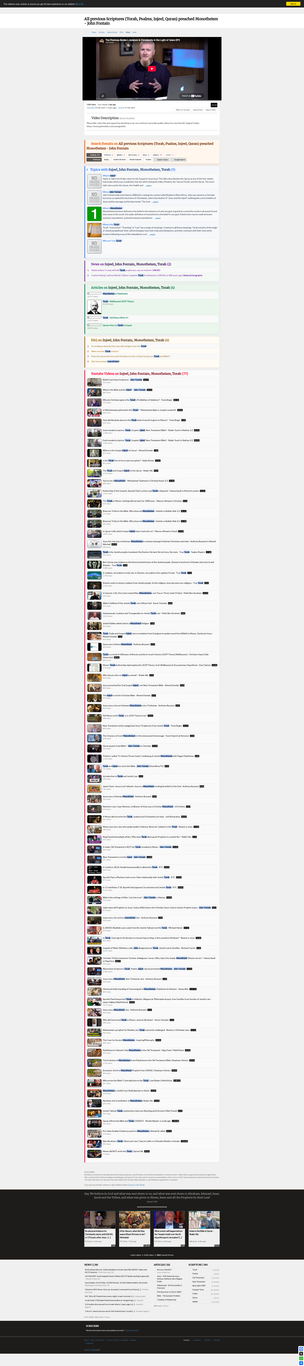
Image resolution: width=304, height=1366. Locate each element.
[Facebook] (301, 1349)
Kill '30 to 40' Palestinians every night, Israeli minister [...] (109, 1296)
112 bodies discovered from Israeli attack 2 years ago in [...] (110, 1304)
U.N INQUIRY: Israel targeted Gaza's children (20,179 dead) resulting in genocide (117, 1276)
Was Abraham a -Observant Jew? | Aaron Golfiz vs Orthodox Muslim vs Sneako (141, 1141)
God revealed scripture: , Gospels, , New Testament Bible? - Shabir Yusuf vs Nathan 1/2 (148, 430)
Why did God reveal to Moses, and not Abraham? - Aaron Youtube (136, 1020)
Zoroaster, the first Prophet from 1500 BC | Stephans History (137, 1070)
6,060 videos (149, 1255)
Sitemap (133, 1340)
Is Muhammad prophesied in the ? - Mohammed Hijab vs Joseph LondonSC (139, 410)
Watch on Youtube (183, 110)
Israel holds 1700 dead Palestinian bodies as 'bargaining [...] (110, 1300)
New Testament (198, 1282)
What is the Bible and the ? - (124, 389)
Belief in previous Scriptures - (122, 379)
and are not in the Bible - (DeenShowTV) (133, 766)
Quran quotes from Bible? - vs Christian (127, 746)
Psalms (195, 1273)
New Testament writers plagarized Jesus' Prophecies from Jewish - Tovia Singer (142, 725)
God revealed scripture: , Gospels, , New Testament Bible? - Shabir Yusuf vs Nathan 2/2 (148, 440)
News (94, 32)
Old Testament (198, 1277)
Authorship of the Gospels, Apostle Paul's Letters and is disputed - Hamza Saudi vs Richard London (151, 490)
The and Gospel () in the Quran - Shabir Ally (128, 470)
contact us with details (136, 1185)
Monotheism (150, 170)
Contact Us (100, 1340)
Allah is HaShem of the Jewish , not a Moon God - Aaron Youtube (135, 603)
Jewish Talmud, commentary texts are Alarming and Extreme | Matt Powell (140, 1110)
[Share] (301, 1363)
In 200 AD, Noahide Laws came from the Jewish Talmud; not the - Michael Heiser (143, 927)
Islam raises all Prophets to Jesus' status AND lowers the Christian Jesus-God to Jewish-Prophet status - (157, 907)
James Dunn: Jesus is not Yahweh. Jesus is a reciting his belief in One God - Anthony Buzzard (151, 786)
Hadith (195, 1302)
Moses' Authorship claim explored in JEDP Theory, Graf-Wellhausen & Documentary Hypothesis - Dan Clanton (157, 665)
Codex (194, 1293)
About (86, 1340)
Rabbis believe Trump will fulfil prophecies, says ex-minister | (125, 270)
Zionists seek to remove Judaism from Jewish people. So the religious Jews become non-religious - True (153, 583)
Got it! (293, 3)
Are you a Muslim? (164, 1270)
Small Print (90, 1343)
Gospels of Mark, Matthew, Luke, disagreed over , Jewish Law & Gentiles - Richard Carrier (149, 948)
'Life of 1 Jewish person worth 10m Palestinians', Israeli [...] (110, 1311)
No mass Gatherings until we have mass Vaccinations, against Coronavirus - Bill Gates (203, 1234)
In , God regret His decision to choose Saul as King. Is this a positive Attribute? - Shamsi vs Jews (149, 938)
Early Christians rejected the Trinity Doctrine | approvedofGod (132, 1234)
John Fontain (129, 170)
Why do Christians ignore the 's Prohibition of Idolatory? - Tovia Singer (137, 400)
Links (134, 32)
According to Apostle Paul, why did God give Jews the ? (119, 346)
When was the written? (105, 351)
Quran (194, 1297)
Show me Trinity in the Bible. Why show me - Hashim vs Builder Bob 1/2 (141, 511)
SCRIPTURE (198, 1264)
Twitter (206, 1340)
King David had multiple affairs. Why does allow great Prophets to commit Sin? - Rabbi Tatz (147, 837)
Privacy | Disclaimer (121, 1340)
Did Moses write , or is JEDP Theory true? (125, 715)
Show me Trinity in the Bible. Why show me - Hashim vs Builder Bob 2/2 (141, 521)
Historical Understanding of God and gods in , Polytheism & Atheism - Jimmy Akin (145, 989)
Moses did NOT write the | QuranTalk (123, 1151)
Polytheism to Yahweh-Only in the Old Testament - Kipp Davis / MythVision (143, 1050)
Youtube (216, 1340)
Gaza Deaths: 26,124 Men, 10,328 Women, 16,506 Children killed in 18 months (116, 1283)
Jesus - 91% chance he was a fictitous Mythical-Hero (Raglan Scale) (169, 1278)
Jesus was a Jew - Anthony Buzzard (124, 1009)
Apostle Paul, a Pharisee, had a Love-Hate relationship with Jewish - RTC (139, 877)
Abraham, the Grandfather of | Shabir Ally (128, 1100)
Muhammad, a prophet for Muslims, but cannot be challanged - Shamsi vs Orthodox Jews (146, 1030)
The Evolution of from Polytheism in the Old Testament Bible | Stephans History (145, 1060)
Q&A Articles (112, 32)
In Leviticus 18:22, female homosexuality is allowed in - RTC (133, 867)
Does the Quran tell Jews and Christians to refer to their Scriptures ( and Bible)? (130, 356)
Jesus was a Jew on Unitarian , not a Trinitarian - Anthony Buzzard (138, 705)
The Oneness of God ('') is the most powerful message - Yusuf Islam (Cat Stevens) (146, 735)
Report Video (211, 110)
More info (79, 3)
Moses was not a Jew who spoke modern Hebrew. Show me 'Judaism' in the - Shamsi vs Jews (147, 826)
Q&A (92, 1340)
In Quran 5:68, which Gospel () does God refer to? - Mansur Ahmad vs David (140, 531)
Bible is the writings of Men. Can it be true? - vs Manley (134, 897)
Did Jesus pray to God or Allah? (169, 1292)
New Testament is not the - (124, 857)
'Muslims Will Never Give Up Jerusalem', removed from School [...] (113, 1289)
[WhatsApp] (301, 1358)
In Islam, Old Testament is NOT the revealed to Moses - (137, 847)
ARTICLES (162, 1264)
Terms (110, 1340)
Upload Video (198, 110)
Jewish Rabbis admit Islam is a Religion (126, 623)
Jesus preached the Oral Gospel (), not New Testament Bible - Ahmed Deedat (141, 685)
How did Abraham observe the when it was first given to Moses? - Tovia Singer (141, 420)
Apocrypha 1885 (199, 1285)
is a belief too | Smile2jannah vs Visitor (126, 1090)
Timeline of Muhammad (166, 1300)
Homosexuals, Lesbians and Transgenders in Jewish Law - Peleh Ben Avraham (141, 613)
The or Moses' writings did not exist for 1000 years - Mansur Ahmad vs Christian (142, 501)
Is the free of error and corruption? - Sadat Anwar (128, 460)
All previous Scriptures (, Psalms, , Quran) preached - (144, 968)
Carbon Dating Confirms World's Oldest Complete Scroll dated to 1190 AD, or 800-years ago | (147, 275)
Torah (165, 170)
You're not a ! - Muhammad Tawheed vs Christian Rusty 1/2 (135, 480)
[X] (301, 1353)
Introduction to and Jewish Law (120, 776)
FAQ (121, 32)
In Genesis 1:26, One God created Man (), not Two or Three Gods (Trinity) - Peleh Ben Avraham (152, 593)
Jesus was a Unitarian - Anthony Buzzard (127, 796)
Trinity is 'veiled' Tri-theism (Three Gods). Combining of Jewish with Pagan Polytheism (148, 756)
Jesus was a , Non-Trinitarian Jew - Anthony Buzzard (132, 979)
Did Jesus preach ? (105, 361)
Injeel (113, 170)
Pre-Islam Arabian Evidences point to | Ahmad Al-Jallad (134, 1131)
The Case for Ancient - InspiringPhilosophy (128, 1040)
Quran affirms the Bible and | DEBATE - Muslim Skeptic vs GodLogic (137, 1121)
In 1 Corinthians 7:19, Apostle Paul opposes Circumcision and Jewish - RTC (140, 887)
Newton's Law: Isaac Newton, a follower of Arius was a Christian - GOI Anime (144, 806)
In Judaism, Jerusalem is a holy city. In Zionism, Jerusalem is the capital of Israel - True (144, 573)
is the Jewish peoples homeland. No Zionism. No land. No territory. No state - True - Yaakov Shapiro (154, 552)
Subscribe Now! (132, 1330)
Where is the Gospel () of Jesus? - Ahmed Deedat (128, 450)
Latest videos (135, 1255)
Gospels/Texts (198, 1289)
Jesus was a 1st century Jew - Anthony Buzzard (130, 917)
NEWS (91, 1264)
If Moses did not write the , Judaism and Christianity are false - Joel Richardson (141, 816)
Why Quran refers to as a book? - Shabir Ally (125, 675)
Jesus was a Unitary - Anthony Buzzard (126, 644)
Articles (102, 32)
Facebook (196, 1340)
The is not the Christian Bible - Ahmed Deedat (126, 695)
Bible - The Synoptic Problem (168, 1296)
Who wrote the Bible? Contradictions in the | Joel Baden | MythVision (137, 1080)
